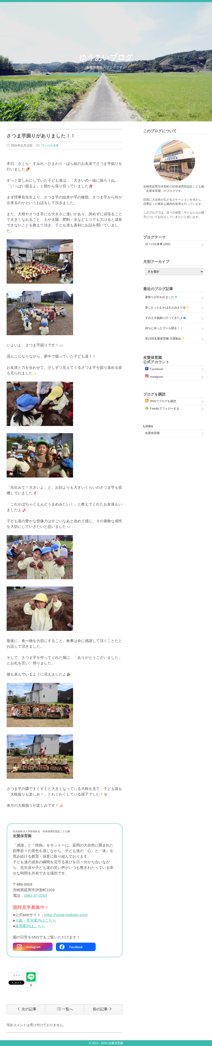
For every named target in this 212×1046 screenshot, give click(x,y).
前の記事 (100, 1009)
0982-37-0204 (35, 896)
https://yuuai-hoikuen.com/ (66, 915)
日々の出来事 (50, 145)
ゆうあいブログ (106, 57)
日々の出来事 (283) (157, 244)
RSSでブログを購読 (163, 401)
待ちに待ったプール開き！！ (164, 328)
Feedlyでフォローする (164, 408)
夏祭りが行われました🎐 (161, 297)
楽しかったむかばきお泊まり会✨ (167, 307)
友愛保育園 (152, 433)
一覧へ (67, 1009)
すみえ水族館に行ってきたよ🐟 (165, 317)
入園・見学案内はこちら (35, 920)
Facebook (156, 369)
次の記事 (29, 1009)
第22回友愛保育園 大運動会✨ (165, 338)
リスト (16, 975)
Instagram (156, 376)
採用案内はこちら (30, 926)
